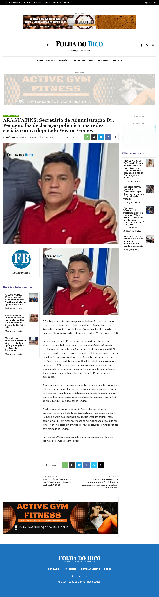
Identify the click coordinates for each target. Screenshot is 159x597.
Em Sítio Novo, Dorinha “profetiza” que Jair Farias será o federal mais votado (133, 193)
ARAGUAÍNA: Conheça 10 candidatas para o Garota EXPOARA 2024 (57, 482)
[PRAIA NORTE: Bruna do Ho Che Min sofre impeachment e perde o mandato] (150, 239)
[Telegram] (101, 137)
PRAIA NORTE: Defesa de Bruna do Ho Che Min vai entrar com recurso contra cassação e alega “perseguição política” (133, 169)
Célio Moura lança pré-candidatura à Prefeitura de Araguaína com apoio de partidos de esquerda (100, 483)
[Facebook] (141, 46)
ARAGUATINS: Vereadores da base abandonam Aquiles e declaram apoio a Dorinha (16, 300)
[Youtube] (153, 46)
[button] (48, 45)
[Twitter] (147, 46)
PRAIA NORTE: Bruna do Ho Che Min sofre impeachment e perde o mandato (133, 241)
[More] (115, 137)
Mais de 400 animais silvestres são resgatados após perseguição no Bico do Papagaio (15, 344)
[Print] (94, 137)
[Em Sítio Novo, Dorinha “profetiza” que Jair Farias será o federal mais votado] (150, 189)
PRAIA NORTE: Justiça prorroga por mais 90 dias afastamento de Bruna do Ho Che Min (15, 321)
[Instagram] (79, 576)
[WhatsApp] (87, 137)
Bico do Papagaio (11, 116)
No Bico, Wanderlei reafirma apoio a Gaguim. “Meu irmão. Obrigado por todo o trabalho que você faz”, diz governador (133, 218)
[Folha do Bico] (21, 259)
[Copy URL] (101, 465)
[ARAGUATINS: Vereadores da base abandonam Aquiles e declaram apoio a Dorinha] (33, 297)
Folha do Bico (12, 137)
